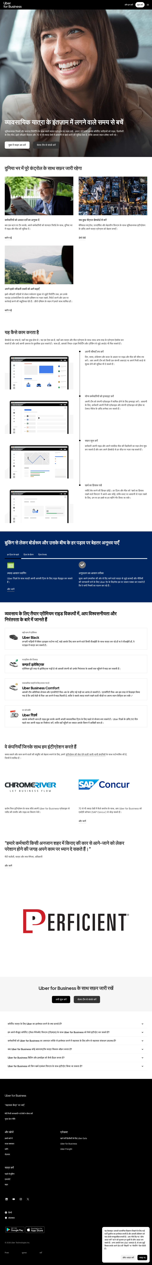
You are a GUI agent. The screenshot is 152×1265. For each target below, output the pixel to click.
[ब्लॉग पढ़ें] (39, 196)
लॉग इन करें (129, 5)
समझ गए (142, 1257)
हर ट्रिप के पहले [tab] (13, 554)
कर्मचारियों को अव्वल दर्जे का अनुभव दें (22, 219)
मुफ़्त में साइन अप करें (17, 145)
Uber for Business (15, 1095)
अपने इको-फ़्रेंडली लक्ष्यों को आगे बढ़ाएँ (22, 288)
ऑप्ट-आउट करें (128, 1257)
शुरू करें (140, 5)
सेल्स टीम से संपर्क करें (46, 145)
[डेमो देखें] (113, 196)
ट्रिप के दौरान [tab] (29, 554)
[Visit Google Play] (14, 1230)
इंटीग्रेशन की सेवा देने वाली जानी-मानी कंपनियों (86, 754)
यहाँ (143, 1243)
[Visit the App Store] (35, 1229)
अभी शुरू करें (61, 999)
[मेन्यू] (148, 4)
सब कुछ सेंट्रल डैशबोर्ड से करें (93, 219)
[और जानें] (113, 784)
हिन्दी (10, 1212)
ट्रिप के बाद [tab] (42, 554)
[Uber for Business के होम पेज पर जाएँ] (13, 5)
